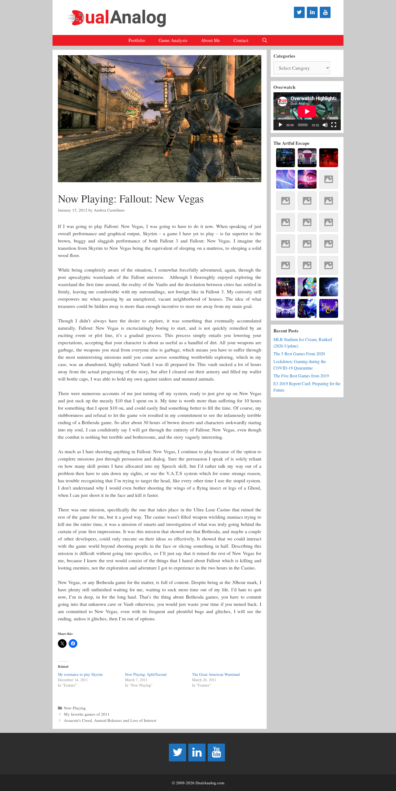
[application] (307, 111)
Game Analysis (173, 40)
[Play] (280, 125)
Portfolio (136, 40)
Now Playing (75, 708)
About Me (210, 40)
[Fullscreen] (333, 125)
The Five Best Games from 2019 (301, 375)
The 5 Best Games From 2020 (299, 353)
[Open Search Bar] (265, 40)
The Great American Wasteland (216, 674)
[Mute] (325, 125)
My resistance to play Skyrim (80, 674)
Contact (241, 40)
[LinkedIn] (312, 12)
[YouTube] (325, 12)
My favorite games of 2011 (87, 714)
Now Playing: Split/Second (145, 674)
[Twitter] (299, 12)
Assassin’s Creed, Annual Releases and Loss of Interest (110, 720)
